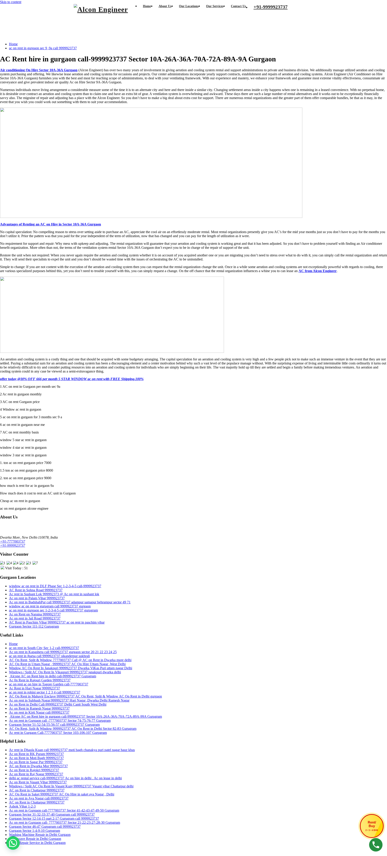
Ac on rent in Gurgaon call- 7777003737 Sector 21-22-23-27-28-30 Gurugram (64, 822)
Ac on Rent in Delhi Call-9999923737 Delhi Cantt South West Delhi (57, 704)
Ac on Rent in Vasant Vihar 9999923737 (38, 782)
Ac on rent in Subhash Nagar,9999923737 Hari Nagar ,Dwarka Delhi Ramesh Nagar (69, 700)
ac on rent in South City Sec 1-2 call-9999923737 (44, 648)
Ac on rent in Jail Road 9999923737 (34, 618)
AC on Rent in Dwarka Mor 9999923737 (38, 766)
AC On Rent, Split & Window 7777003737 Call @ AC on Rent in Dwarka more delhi (70, 660)
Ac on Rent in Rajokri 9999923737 (34, 770)
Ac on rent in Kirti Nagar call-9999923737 (39, 712)
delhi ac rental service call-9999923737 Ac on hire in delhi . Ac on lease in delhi (65, 778)
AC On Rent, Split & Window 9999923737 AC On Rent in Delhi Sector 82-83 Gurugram (72, 728)
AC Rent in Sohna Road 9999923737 (35, 590)
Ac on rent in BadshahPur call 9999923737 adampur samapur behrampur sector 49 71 (70, 602)
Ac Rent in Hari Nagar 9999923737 (34, 688)
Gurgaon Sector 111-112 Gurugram (34, 626)
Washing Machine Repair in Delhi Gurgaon (40, 834)
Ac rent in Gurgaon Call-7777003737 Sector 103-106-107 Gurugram (58, 733)
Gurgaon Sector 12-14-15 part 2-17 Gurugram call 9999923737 (54, 818)
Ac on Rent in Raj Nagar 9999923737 (36, 774)
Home (13, 44)
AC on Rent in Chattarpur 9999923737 (36, 790)
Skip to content (10, 2)
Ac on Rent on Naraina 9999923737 (35, 614)
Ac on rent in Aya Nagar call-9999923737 (39, 798)
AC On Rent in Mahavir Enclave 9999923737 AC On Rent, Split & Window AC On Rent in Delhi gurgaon (85, 696)
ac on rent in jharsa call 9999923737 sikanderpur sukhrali (49, 656)
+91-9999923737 (12, 545)
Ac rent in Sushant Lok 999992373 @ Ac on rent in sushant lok (54, 594)
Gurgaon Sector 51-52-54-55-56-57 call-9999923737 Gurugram (54, 724)
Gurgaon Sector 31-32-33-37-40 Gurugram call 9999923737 (52, 814)
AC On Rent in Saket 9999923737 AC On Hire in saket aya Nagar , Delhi (61, 794)
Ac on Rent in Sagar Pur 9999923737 (35, 762)
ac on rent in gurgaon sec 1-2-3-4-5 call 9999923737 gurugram (53, 610)
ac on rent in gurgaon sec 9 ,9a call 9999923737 (43, 48)
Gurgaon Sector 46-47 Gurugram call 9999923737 (45, 826)
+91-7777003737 (12, 541)
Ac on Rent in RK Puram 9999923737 (36, 754)
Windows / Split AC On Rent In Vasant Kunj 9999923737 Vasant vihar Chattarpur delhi (71, 786)
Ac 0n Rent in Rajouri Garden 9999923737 (40, 680)
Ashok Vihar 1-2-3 (22, 806)
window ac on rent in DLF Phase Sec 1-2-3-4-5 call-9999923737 (55, 586)
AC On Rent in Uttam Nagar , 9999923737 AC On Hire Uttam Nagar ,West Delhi (67, 664)
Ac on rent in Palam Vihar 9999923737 (37, 598)
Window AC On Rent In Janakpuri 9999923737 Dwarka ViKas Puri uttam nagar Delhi (70, 668)
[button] (13, 843)
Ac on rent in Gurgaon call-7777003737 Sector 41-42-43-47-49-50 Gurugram (64, 810)
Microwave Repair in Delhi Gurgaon (35, 839)
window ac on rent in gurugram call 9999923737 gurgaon (50, 606)
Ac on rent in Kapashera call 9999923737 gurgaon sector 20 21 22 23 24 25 (63, 652)
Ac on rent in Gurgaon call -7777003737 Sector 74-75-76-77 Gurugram (60, 720)
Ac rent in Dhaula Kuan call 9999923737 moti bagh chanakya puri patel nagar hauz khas (72, 750)
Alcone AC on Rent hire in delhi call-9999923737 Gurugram (52, 676)
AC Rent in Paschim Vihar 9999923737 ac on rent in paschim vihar (57, 622)
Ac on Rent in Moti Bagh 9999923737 (36, 758)
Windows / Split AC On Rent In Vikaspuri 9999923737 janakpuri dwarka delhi (65, 672)
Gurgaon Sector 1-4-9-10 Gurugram (34, 830)
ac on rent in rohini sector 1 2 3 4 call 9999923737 (44, 692)
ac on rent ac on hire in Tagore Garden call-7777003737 (48, 684)
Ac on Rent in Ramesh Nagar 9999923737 (39, 708)
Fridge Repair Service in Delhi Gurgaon (37, 843)
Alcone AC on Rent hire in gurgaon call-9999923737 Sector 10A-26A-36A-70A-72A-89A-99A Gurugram (85, 716)
